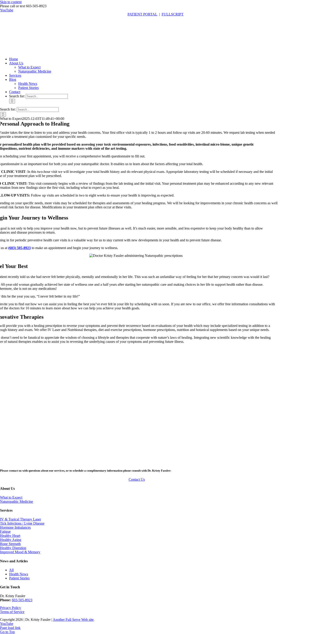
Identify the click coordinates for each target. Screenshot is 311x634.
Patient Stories (19, 578)
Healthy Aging (10, 540)
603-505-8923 (22, 600)
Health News (18, 574)
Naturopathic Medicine (16, 501)
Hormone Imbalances (15, 527)
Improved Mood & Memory (20, 552)
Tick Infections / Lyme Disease (22, 523)
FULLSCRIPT (173, 14)
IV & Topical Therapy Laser (20, 519)
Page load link (10, 628)
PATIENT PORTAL (142, 14)
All (11, 570)
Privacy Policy (10, 608)
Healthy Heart (10, 536)
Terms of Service (12, 612)
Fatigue (5, 531)
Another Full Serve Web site (73, 619)
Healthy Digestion (13, 548)
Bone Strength (10, 544)
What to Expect (11, 497)
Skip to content (11, 2)
